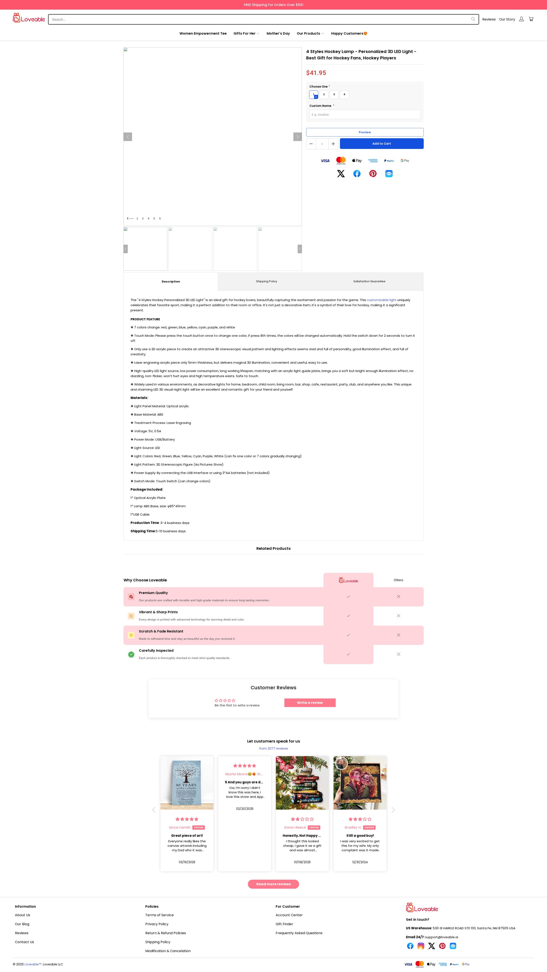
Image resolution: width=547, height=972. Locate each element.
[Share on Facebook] (357, 175)
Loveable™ (33, 964)
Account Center (289, 915)
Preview (365, 132)
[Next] (297, 136)
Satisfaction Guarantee (369, 281)
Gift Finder (284, 924)
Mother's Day (278, 33)
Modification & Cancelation (168, 950)
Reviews (489, 19)
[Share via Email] (389, 175)
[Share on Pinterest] (373, 175)
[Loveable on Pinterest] (442, 948)
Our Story (507, 19)
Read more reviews (273, 884)
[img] (187, 765)
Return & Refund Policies (165, 933)
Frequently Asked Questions (299, 933)
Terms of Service (159, 915)
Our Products (308, 33)
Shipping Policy (266, 281)
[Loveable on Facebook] (410, 948)
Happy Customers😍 (349, 33)
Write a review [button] (310, 702)
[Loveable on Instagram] (421, 948)
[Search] (473, 19)
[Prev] (128, 136)
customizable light (381, 300)
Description (171, 281)
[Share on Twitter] (341, 175)
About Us (22, 915)
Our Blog (22, 924)
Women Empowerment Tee (203, 33)
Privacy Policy (156, 924)
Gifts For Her (245, 33)
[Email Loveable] (453, 948)
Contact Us (24, 942)
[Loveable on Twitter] (431, 948)
